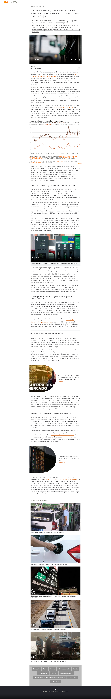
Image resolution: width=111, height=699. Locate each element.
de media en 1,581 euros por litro (63, 107)
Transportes (55, 681)
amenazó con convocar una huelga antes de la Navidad (61, 479)
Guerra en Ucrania (64, 669)
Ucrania (52, 669)
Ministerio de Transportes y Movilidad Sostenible (50, 677)
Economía (36, 669)
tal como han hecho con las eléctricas (62, 435)
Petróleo (53, 673)
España (75, 669)
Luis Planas (72, 677)
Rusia (44, 669)
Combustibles (43, 673)
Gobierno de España (66, 673)
